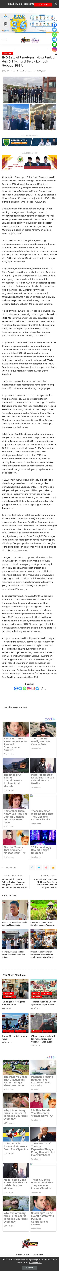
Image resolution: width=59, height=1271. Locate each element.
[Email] (53, 867)
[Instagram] (29, 688)
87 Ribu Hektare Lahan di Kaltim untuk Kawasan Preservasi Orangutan (43, 1039)
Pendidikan (10, 997)
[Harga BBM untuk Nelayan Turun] (15, 1023)
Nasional (7, 53)
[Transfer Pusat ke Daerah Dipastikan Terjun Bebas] (44, 989)
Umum (36, 993)
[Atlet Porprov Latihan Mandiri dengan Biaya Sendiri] (15, 910)
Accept (29, 1268)
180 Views (11, 71)
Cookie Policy (35, 1262)
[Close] (55, 4)
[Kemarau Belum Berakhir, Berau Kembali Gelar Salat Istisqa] (15, 939)
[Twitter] (20, 688)
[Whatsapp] (24, 688)
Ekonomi (46, 993)
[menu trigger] (5, 39)
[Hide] (56, 54)
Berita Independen (26, 71)
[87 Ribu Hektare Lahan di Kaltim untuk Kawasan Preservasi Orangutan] (44, 1023)
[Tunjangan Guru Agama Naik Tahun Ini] (15, 989)
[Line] (54, 44)
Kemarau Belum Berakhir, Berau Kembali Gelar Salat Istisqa (13, 954)
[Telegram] (37, 688)
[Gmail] (33, 688)
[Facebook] (16, 688)
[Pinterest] (46, 867)
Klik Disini (43, 4)
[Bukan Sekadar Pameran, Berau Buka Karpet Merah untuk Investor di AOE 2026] (44, 939)
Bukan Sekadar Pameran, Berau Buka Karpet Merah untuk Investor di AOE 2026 (42, 954)
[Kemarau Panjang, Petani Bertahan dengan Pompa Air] (44, 910)
